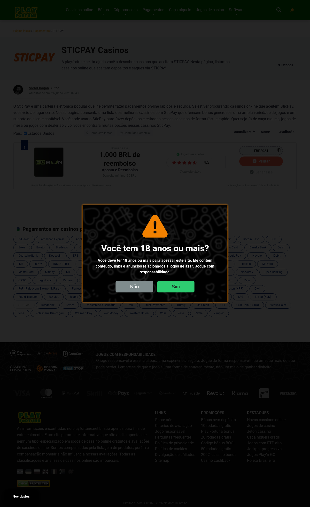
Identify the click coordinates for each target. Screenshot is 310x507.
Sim (176, 286)
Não (134, 287)
